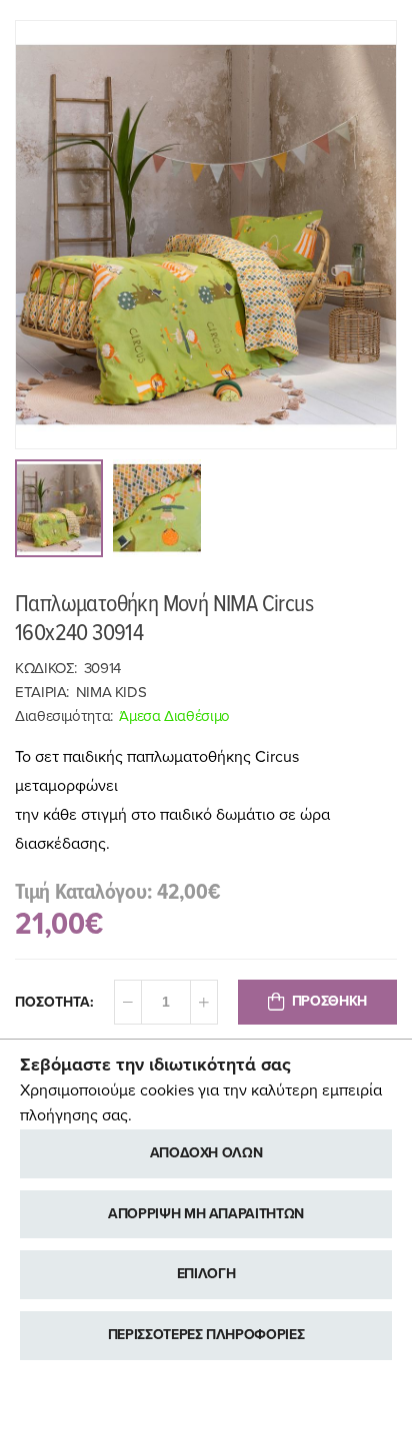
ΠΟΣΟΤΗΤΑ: (54, 1002)
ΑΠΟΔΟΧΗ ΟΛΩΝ (206, 1152)
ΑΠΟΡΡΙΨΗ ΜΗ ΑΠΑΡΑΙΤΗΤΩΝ (206, 1213)
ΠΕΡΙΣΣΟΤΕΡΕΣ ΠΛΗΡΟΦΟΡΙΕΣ (206, 1334)
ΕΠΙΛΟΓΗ (206, 1273)
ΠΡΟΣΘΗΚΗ (329, 1001)
